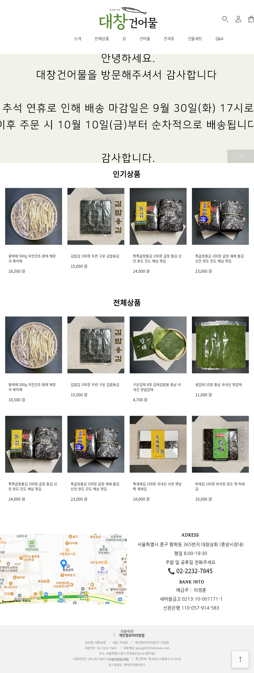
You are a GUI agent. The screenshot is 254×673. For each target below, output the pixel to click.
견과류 (168, 38)
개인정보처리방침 (132, 635)
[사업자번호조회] (118, 659)
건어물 (144, 38)
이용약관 (127, 631)
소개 (77, 38)
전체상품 (102, 38)
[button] (231, 157)
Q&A (219, 38)
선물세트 (195, 38)
